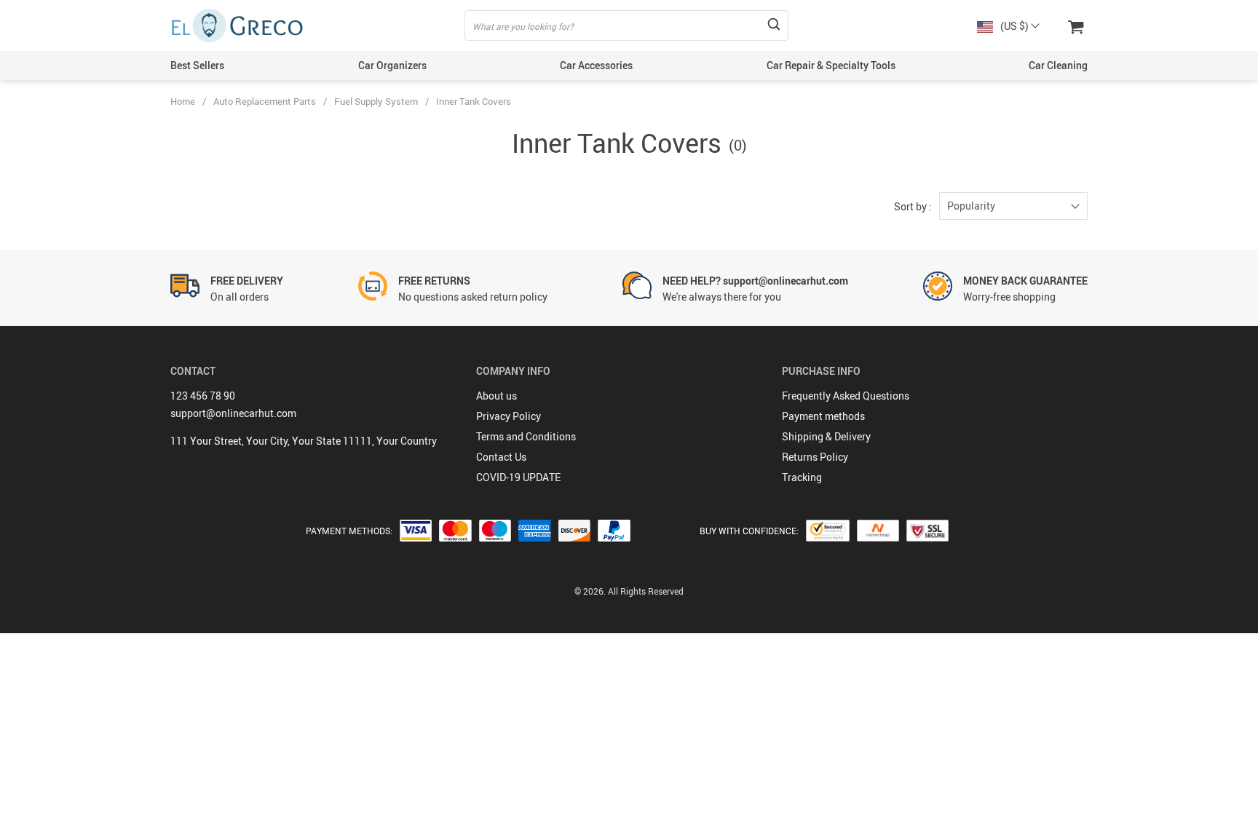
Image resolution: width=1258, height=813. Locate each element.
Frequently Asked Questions (845, 395)
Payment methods (823, 416)
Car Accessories (596, 65)
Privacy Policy (508, 416)
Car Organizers (392, 65)
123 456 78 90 (202, 395)
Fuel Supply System (376, 101)
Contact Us (501, 457)
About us (496, 395)
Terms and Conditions (526, 436)
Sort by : (913, 206)
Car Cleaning (1058, 65)
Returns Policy (815, 457)
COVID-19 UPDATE (518, 477)
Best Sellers (197, 65)
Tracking (802, 477)
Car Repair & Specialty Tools (831, 65)
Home (182, 101)
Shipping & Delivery (826, 436)
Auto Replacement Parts (264, 101)
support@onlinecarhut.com (233, 413)
